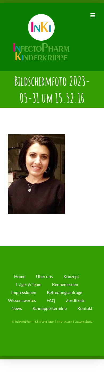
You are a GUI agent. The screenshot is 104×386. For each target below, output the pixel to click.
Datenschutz (84, 322)
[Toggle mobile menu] (93, 15)
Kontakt (85, 308)
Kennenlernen (65, 284)
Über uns (44, 276)
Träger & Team (28, 284)
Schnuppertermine (50, 308)
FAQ (51, 300)
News (16, 308)
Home (19, 276)
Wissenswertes (22, 300)
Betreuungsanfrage (64, 292)
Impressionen (23, 292)
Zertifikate (75, 300)
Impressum (65, 322)
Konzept (71, 276)
